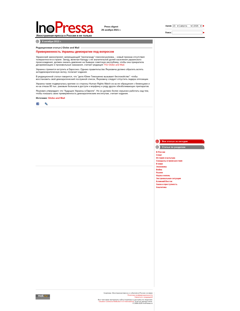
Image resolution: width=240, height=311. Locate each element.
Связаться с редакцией (144, 297)
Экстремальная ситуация (168, 178)
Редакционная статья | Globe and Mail (57, 47)
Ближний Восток (164, 181)
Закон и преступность (166, 184)
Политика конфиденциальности (140, 295)
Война (159, 170)
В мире (159, 164)
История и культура (165, 158)
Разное (159, 172)
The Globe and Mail (114, 64)
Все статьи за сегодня (175, 141)
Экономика (161, 167)
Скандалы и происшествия (169, 161)
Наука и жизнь (163, 175)
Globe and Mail (56, 98)
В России (160, 152)
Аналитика (161, 187)
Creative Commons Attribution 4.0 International (116, 301)
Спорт (159, 155)
